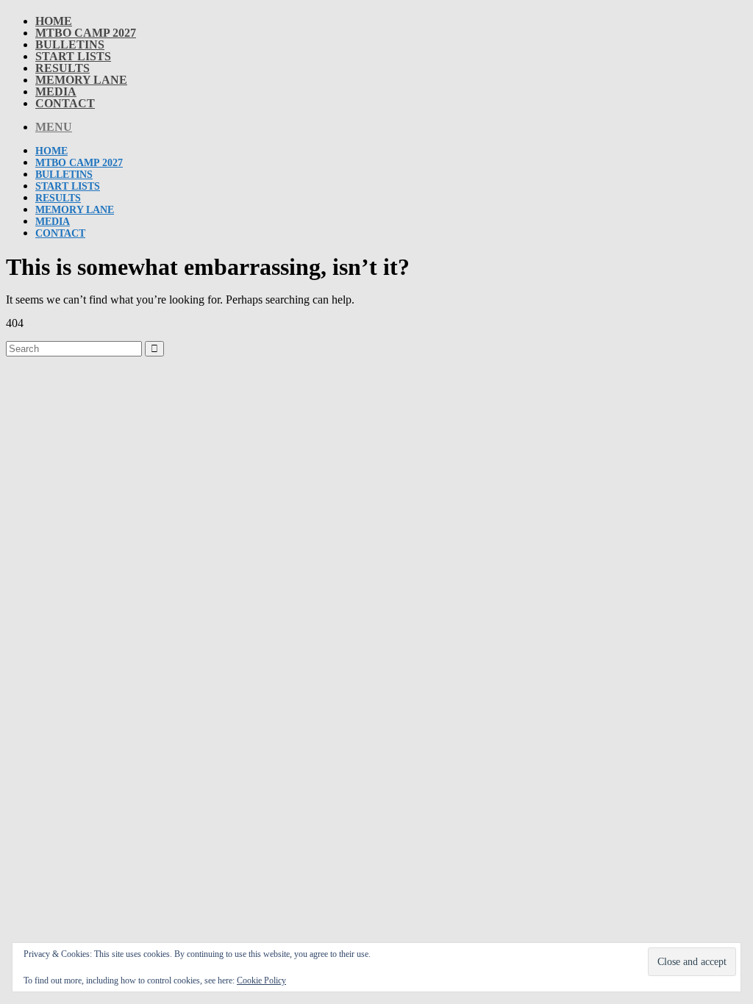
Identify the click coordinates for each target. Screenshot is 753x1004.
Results (62, 68)
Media (55, 91)
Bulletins (69, 44)
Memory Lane (81, 79)
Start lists (73, 56)
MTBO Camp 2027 (85, 32)
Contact (65, 103)
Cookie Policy (261, 980)
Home (53, 21)
